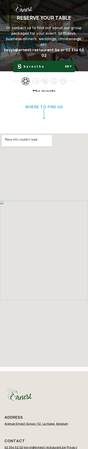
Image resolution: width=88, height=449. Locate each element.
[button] (76, 7)
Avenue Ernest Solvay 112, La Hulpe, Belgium (36, 424)
